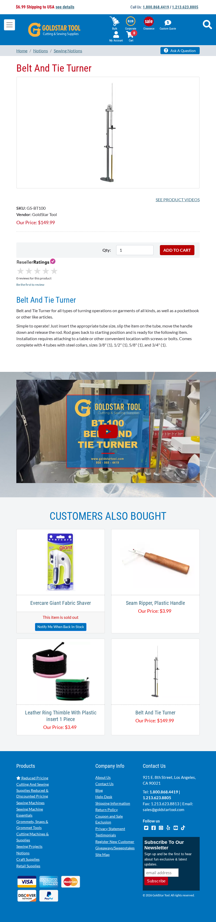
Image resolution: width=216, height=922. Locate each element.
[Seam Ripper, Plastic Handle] (155, 561)
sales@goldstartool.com (163, 809)
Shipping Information (112, 803)
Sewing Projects (29, 846)
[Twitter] (146, 827)
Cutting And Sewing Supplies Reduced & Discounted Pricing (32, 790)
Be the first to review (30, 285)
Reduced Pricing (34, 778)
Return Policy (106, 809)
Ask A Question (183, 50)
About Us (103, 777)
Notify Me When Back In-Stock (60, 627)
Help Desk (103, 796)
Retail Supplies (28, 866)
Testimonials (105, 835)
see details (65, 7)
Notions (23, 853)
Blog (99, 790)
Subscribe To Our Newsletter (164, 845)
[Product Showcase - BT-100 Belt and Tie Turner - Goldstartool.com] (108, 431)
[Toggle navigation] (9, 24)
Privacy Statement (110, 828)
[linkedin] (168, 827)
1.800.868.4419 (156, 7)
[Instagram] (161, 827)
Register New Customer (114, 841)
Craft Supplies (28, 859)
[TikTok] (183, 827)
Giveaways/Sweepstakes (115, 848)
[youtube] (176, 827)
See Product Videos (178, 199)
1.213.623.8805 (185, 7)
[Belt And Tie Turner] (108, 131)
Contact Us (104, 783)
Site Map (102, 854)
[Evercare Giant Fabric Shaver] (61, 561)
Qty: (106, 249)
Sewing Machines (30, 803)
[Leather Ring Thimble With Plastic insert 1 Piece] (60, 670)
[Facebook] (154, 827)
